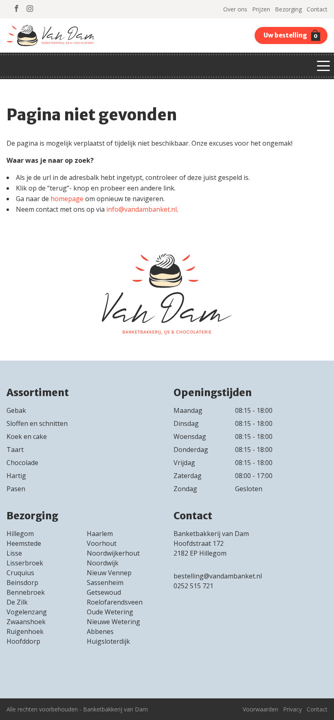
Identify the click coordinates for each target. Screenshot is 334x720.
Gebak (16, 410)
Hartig (16, 475)
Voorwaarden (260, 709)
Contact (317, 9)
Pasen (16, 488)
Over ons (235, 9)
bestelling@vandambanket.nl (218, 576)
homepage (67, 198)
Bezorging (288, 9)
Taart (15, 449)
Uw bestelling (291, 35)
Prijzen (261, 9)
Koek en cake (27, 436)
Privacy (292, 709)
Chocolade (22, 462)
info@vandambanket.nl (141, 209)
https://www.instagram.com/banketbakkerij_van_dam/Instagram (29, 8)
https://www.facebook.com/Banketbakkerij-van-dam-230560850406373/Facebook (16, 8)
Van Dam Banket (50, 35)
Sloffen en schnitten (37, 423)
